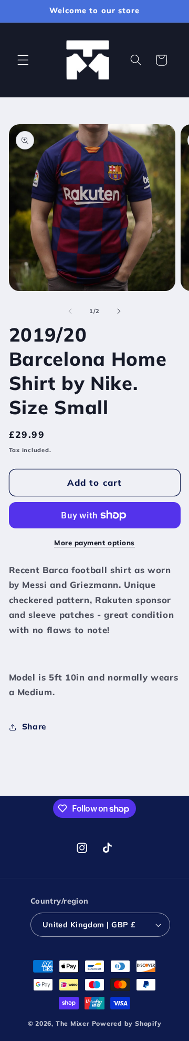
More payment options (94, 542)
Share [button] (34, 727)
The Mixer (73, 1023)
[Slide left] (70, 311)
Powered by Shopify (127, 1023)
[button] (23, 60)
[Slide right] (118, 311)
